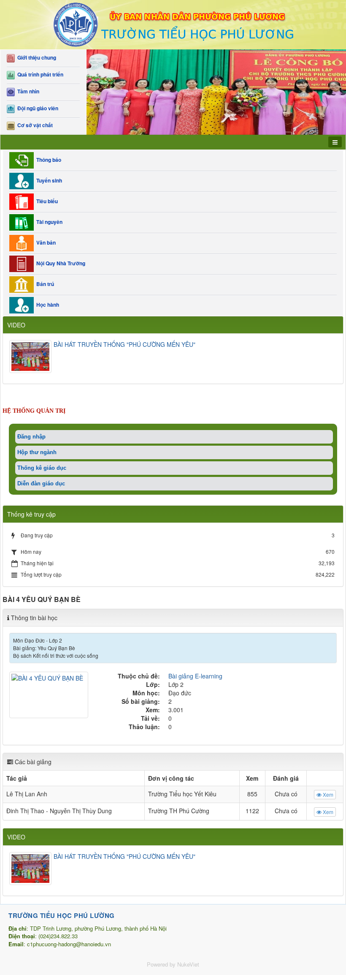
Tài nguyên (48, 222)
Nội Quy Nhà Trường (59, 263)
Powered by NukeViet (173, 964)
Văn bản (45, 242)
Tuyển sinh (48, 180)
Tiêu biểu (46, 201)
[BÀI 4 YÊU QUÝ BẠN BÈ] (49, 694)
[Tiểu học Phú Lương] (173, 23)
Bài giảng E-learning (195, 676)
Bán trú (44, 284)
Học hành (46, 304)
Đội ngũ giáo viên (36, 108)
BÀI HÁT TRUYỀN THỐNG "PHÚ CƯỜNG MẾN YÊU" (124, 344)
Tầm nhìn (27, 91)
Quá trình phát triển (39, 74)
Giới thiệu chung (35, 57)
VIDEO (16, 325)
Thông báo (47, 159)
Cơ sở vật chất (34, 125)
